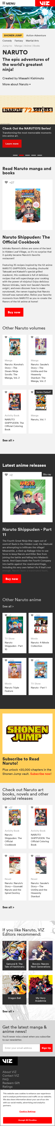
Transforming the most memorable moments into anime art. (26, 134)
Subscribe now (40, 774)
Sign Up (46, 1048)
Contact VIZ (10, 1075)
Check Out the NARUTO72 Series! (26, 128)
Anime (27, 45)
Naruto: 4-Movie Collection (40, 644)
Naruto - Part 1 (38, 687)
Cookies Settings (27, 1111)
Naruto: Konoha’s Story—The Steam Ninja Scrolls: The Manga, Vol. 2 (14, 371)
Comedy (7, 40)
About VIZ (9, 1072)
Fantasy (19, 40)
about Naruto (15, 84)
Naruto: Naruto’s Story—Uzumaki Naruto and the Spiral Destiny (14, 888)
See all (8, 440)
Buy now (14, 312)
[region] (27, 1108)
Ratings (7, 1086)
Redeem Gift (11, 1083)
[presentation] (14, 347)
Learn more (12, 143)
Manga (18, 45)
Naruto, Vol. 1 (38, 419)
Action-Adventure (36, 35)
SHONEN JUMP (13, 35)
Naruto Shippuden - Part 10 (14, 646)
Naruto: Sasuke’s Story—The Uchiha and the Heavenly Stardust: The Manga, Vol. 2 (40, 373)
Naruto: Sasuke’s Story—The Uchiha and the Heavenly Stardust (40, 890)
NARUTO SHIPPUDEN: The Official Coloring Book (14, 424)
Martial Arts (32, 40)
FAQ (5, 1079)
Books (36, 45)
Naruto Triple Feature (12, 689)
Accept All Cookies (27, 1120)
